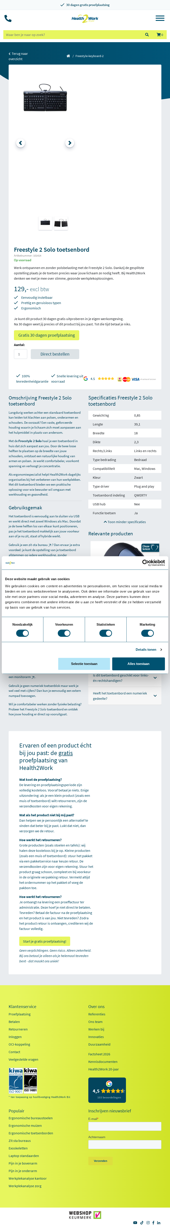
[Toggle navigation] (160, 19)
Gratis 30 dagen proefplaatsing (46, 335)
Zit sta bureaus (20, 1140)
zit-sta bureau (38, 545)
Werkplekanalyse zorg (25, 1186)
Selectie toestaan (84, 664)
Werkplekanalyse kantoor (28, 1178)
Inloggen (15, 1036)
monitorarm (22, 677)
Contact (14, 1052)
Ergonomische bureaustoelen (31, 1118)
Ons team (95, 1021)
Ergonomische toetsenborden (31, 1133)
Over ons (96, 1006)
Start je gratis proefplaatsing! (44, 941)
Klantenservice (22, 1006)
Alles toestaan (138, 664)
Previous (20, 142)
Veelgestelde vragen (23, 1059)
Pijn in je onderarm (23, 1171)
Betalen (14, 1021)
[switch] (64, 633)
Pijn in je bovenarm (23, 1163)
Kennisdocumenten (103, 1061)
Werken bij (96, 1029)
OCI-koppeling (19, 1044)
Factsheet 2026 (99, 1054)
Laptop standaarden (24, 1155)
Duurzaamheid (99, 1044)
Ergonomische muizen (25, 1125)
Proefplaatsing (20, 1014)
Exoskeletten (18, 1148)
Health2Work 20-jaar (103, 1069)
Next (69, 142)
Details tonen (146, 649)
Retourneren (18, 1029)
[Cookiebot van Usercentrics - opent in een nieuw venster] (145, 563)
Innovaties (96, 1036)
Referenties (96, 1014)
